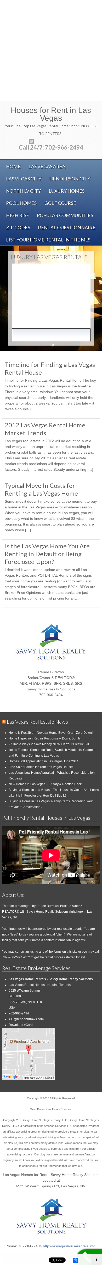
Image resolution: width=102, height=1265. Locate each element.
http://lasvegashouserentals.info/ (70, 1246)
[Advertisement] (51, 50)
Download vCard (21, 1025)
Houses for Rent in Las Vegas (51, 114)
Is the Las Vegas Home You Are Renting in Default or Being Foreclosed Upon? (47, 553)
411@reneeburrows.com (26, 1019)
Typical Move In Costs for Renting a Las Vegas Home (41, 489)
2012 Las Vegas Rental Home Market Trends (45, 428)
